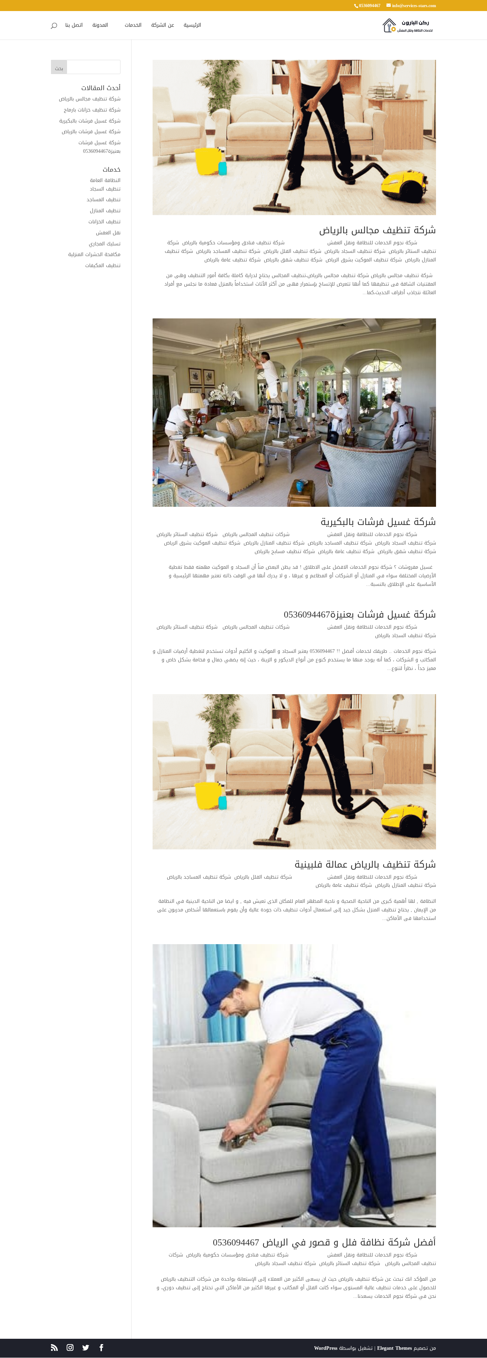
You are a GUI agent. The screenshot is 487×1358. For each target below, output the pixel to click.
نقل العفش (108, 233)
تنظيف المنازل (105, 210)
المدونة (100, 26)
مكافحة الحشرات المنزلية (94, 254)
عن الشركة (162, 26)
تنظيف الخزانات (104, 222)
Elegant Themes (394, 1348)
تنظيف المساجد (104, 199)
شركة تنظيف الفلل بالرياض (292, 251)
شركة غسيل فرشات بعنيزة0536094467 (360, 614)
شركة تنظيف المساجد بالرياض (228, 251)
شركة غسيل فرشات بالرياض (91, 131)
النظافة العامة (105, 180)
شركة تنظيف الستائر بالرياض (187, 534)
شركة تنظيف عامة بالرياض (232, 260)
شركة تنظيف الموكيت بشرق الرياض (363, 260)
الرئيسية (192, 26)
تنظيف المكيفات (103, 265)
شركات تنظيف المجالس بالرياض (255, 534)
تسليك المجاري (105, 244)
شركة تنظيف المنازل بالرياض (274, 543)
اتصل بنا (74, 26)
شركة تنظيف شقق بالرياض (293, 260)
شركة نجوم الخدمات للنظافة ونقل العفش (372, 243)
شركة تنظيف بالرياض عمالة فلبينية (365, 864)
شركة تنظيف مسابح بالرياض (285, 551)
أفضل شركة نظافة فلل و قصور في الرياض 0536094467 (324, 1242)
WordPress (325, 1348)
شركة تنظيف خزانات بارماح (92, 110)
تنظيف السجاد (105, 189)
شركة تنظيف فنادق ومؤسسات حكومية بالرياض (235, 243)
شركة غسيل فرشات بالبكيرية (378, 522)
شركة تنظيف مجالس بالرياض (377, 230)
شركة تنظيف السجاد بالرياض (354, 251)
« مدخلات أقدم (169, 1326)
